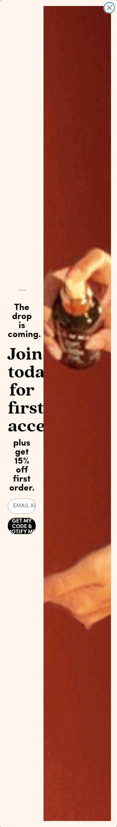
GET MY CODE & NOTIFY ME (22, 526)
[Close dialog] (109, 7)
